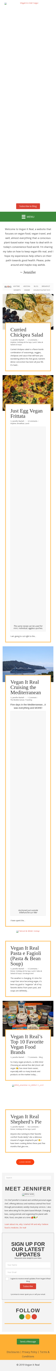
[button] (22, 201)
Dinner (27, 290)
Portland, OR (22, 294)
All (8, 286)
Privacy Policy (29, 1351)
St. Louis (15, 298)
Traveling (46, 298)
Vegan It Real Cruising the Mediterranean (25, 687)
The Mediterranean (30, 298)
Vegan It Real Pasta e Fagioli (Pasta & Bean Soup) (25, 956)
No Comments (33, 1127)
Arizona (26, 286)
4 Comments (32, 421)
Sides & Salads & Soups (41, 294)
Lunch (10, 294)
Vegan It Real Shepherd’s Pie (26, 1119)
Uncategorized (44, 301)
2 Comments (32, 340)
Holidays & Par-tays (41, 290)
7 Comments (32, 1057)
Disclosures (13, 1351)
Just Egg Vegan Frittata (26, 413)
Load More (25, 1162)
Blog (36, 286)
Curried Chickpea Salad (26, 332)
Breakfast (46, 286)
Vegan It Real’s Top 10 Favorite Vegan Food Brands (26, 1044)
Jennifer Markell (18, 340)
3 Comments (32, 969)
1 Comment (32, 697)
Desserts (17, 290)
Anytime (16, 286)
